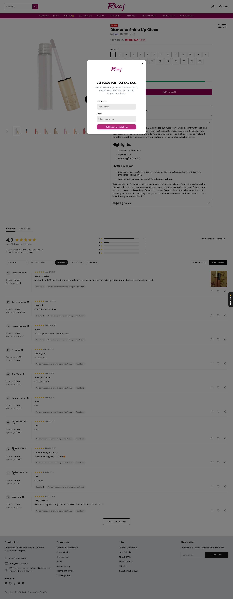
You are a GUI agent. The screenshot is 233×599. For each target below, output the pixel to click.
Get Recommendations (116, 127)
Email (99, 113)
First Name (102, 101)
